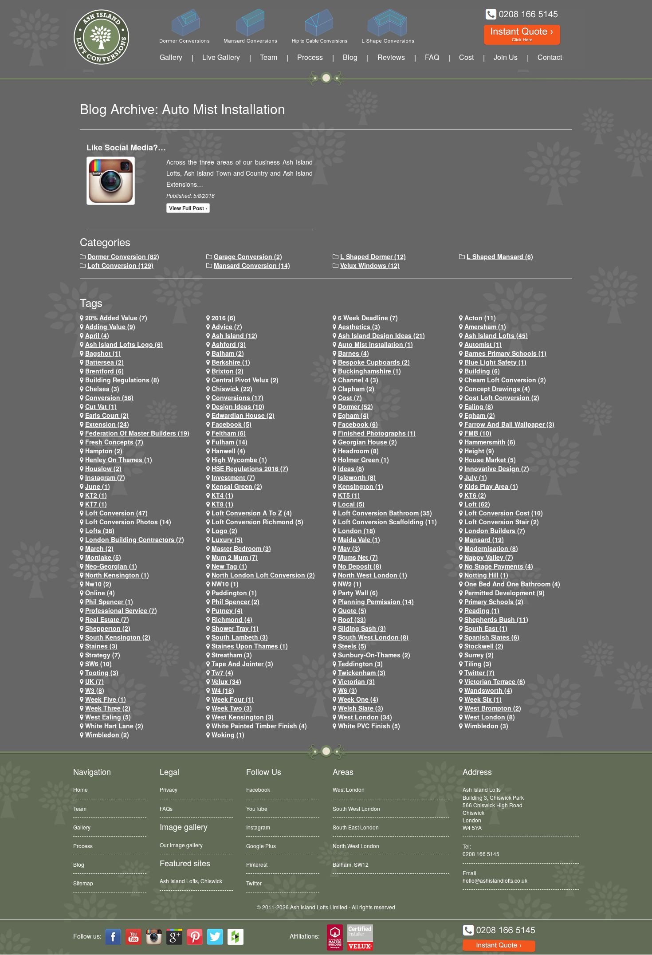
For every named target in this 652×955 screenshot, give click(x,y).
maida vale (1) (359, 539)
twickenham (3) (361, 672)
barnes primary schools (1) (505, 353)
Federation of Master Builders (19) (137, 432)
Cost (466, 57)
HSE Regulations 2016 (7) (250, 468)
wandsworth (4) (488, 690)
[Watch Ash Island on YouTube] (133, 937)
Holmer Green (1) (363, 459)
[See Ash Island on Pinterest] (195, 937)
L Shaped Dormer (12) (373, 256)
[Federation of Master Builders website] (335, 937)
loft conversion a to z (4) (252, 512)
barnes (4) (353, 353)
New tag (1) (229, 566)
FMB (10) (477, 432)
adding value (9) (110, 326)
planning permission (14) (376, 601)
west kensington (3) (243, 716)
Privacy (168, 789)
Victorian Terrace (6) (494, 681)
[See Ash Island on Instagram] (154, 937)
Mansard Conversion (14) (252, 265)
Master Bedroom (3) (241, 548)
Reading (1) (481, 610)
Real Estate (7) (107, 619)
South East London (356, 827)
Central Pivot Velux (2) (245, 379)
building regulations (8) (122, 379)
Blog (350, 57)
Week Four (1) (233, 699)
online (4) (100, 592)
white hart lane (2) (114, 725)
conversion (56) (109, 397)
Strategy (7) (102, 654)
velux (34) (226, 681)
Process (310, 57)
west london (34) (365, 716)
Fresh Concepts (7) (114, 441)
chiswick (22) (232, 388)
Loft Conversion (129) (120, 265)
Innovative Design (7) (496, 468)
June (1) (97, 486)
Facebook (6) (358, 424)
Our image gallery (181, 845)
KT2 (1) (96, 495)
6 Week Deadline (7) (368, 317)
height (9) (479, 450)
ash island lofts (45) (496, 335)
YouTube (256, 808)
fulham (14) (229, 441)
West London (349, 789)
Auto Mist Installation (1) (375, 344)
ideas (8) (351, 468)
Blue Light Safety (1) (495, 362)
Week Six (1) (483, 699)
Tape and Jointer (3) (242, 663)
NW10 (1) (225, 583)
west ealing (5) (108, 716)
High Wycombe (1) (239, 459)
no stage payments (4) (498, 566)
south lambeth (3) (240, 637)
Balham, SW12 (351, 860)
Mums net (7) (358, 557)
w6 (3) (347, 690)
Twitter (254, 883)
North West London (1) (372, 574)
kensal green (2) (237, 486)
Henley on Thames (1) (118, 459)
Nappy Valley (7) (488, 557)
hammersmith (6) (489, 441)
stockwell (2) (483, 645)
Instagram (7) (105, 477)
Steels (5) (352, 645)
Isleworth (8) (357, 477)
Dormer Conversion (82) (123, 256)
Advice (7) (227, 326)
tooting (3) (101, 672)
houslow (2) (103, 468)
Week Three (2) (107, 707)
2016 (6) (224, 317)
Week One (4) (358, 699)
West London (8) (489, 716)
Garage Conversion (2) (248, 256)
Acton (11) (480, 317)
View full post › (188, 208)
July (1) (475, 477)
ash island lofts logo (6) (124, 344)
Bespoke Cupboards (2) (374, 362)
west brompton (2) (492, 707)
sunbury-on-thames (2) (374, 654)
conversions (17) (237, 397)
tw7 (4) (222, 672)
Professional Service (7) (121, 610)
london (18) (356, 530)
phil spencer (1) (109, 601)
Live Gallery (221, 57)
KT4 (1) (222, 495)
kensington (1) (360, 486)
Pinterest (256, 864)
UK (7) (94, 681)
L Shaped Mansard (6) (500, 256)
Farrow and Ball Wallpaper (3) (509, 424)
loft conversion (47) (116, 512)
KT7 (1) (96, 503)
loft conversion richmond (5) (257, 521)
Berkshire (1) (231, 362)
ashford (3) (229, 344)
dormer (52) (355, 406)
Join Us (506, 57)
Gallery (171, 57)
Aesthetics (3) (359, 326)
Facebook (258, 789)
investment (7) (233, 477)
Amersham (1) (485, 326)
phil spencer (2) (235, 601)
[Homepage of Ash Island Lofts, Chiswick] (95, 37)
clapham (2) (356, 388)
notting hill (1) (486, 574)
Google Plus (261, 845)
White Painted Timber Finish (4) (259, 725)
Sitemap (83, 883)
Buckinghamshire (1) (369, 370)
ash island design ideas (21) (381, 335)
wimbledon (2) (107, 734)
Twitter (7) (479, 672)
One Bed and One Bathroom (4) (512, 583)
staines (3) (101, 645)
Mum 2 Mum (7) (235, 557)
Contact (550, 57)
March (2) (99, 548)
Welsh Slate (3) (360, 707)
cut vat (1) (101, 406)
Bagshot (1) (103, 353)
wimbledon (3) (486, 725)
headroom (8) (358, 450)
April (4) (97, 335)
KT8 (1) (222, 503)
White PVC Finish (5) (369, 725)
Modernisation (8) (491, 548)
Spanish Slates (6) (491, 637)
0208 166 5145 (481, 853)
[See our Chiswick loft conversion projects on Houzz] (236, 937)
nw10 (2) (98, 583)
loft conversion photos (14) (128, 521)
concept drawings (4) (497, 388)
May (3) (349, 548)
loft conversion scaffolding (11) (387, 521)
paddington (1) (234, 592)
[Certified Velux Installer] (360, 937)
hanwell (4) (228, 450)
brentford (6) (104, 370)
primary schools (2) (493, 601)
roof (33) (352, 619)
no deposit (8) (359, 566)
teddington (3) (360, 663)
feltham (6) (229, 432)
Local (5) (351, 503)
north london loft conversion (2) (263, 574)
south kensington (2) (117, 637)
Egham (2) (479, 415)
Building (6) (482, 370)
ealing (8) (478, 406)
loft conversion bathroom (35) (385, 512)
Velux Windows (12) (370, 265)
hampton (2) (103, 450)
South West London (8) (373, 637)
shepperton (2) (107, 628)
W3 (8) (94, 690)
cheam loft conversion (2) (505, 379)
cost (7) (350, 397)
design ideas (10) (238, 406)
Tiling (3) (477, 663)
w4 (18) (223, 690)
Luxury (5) (227, 539)
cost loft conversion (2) (501, 397)
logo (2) (224, 530)
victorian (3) (356, 681)
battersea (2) (104, 362)
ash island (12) (234, 335)
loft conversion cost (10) (503, 512)
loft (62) (477, 503)
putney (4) (227, 610)
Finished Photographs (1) (377, 432)
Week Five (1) (105, 699)
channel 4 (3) (358, 379)
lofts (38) (99, 530)
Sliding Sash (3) (362, 628)
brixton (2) (228, 370)
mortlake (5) (103, 557)
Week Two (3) (232, 707)
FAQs (166, 808)
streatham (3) (232, 654)
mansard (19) (484, 539)
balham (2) (228, 353)
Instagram (258, 827)
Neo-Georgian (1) (111, 566)
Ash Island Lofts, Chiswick (191, 880)
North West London (356, 845)
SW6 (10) (98, 663)
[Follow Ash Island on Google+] (174, 937)
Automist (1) (483, 344)
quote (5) (352, 610)
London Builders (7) (494, 530)
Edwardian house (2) (243, 415)
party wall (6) (358, 592)
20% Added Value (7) (116, 317)
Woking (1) (228, 734)
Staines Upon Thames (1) (250, 645)
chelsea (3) (102, 388)
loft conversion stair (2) (501, 521)
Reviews (391, 57)
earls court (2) (107, 415)
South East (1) (485, 628)
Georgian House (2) (367, 441)
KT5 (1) (349, 495)
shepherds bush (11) (496, 619)
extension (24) (107, 424)
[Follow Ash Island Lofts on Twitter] (215, 937)
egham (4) (353, 415)
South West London (356, 808)
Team (268, 57)
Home (80, 789)
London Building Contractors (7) (134, 539)
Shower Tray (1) (235, 628)
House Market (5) (490, 459)
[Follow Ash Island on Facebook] (113, 937)
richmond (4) (232, 619)
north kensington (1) (117, 574)
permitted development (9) (504, 592)
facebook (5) (231, 424)
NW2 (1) (349, 583)
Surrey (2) (479, 654)
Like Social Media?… (126, 147)
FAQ (432, 57)
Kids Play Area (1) (491, 486)
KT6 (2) (475, 495)
